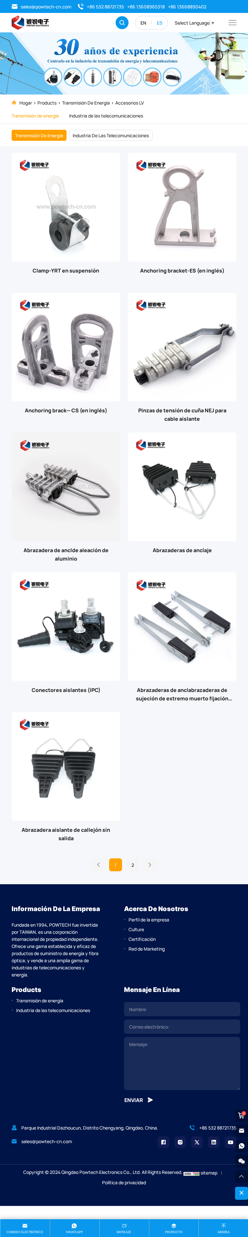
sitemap (209, 1172)
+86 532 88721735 (105, 6)
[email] (241, 1130)
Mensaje (124, 1232)
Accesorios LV (129, 102)
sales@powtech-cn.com (46, 6)
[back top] (241, 1176)
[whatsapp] (241, 1146)
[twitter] (197, 1142)
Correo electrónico (24, 1232)
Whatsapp (74, 1232)
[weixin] (241, 1161)
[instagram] (180, 1142)
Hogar (25, 102)
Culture (136, 929)
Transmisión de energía (86, 102)
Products (47, 102)
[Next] (149, 864)
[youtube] (230, 1142)
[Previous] (98, 864)
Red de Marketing (147, 948)
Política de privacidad (124, 1182)
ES (159, 22)
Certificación (142, 939)
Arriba (223, 1232)
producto (173, 1232)
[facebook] (163, 1142)
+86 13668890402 (187, 6)
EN (143, 22)
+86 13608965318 (146, 6)
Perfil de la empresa (149, 919)
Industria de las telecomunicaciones (106, 115)
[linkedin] (214, 1142)
